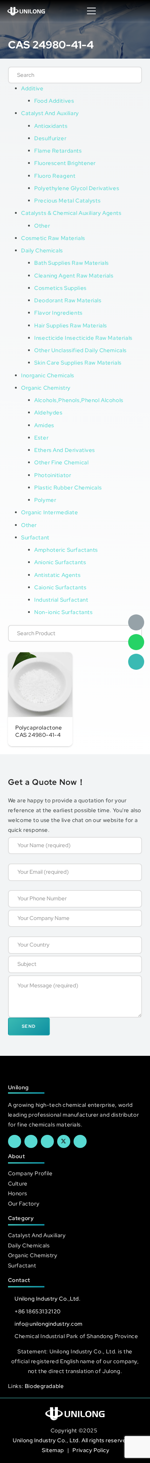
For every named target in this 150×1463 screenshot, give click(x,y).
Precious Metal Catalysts (67, 200)
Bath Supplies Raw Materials (71, 262)
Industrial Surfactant (61, 599)
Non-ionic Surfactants (63, 612)
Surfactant (35, 537)
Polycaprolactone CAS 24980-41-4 (38, 731)
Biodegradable (44, 1386)
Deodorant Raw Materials (67, 300)
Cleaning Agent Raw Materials (73, 275)
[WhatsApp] (136, 642)
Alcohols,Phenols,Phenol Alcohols (78, 400)
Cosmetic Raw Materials (53, 238)
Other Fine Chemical (61, 462)
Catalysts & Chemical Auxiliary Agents (71, 212)
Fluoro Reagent (54, 175)
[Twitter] (63, 1141)
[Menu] (91, 11)
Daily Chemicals (42, 250)
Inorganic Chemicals (47, 375)
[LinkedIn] (31, 1141)
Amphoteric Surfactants (66, 549)
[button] (137, 11)
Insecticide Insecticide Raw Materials (83, 337)
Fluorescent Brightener (65, 163)
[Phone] (136, 662)
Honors (17, 1193)
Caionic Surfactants (60, 587)
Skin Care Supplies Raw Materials (78, 362)
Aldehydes (48, 412)
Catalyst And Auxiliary (50, 113)
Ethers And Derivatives (64, 450)
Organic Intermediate (49, 512)
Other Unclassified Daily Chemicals (80, 350)
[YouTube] (47, 1141)
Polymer (45, 499)
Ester (41, 437)
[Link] (26, 10)
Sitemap (54, 1450)
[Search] (128, 75)
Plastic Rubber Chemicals (68, 487)
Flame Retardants (58, 150)
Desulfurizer (50, 138)
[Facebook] (14, 1141)
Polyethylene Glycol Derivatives (76, 188)
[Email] (136, 622)
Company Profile (30, 1173)
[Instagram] (80, 1141)
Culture (18, 1183)
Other (42, 225)
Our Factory (23, 1203)
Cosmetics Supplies (60, 287)
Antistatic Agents (57, 574)
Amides (44, 425)
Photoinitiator (52, 475)
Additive (32, 88)
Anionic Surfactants (60, 562)
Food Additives (54, 100)
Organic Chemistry (46, 387)
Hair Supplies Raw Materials (70, 325)
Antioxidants (50, 125)
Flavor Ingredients (58, 312)
